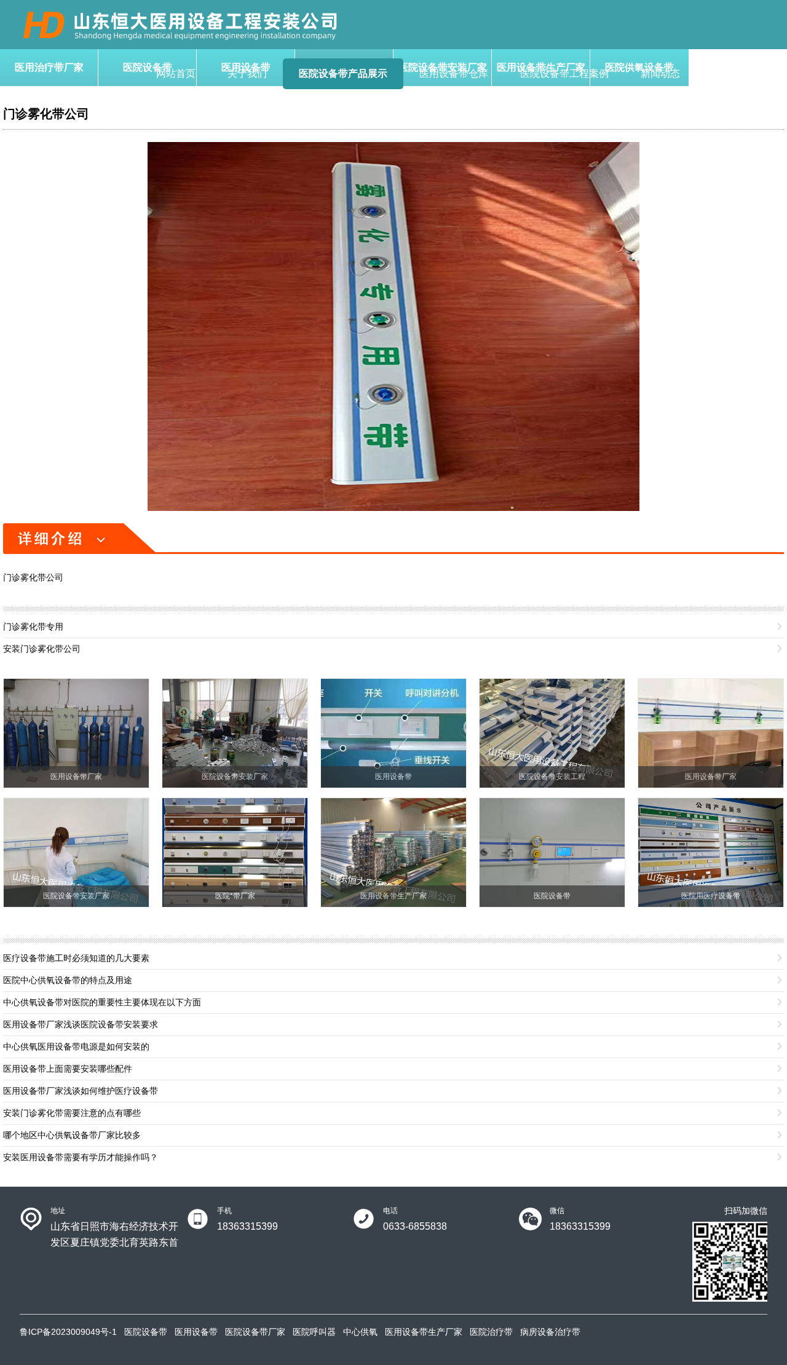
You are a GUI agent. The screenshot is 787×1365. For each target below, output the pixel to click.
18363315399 (247, 1226)
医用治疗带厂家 (49, 67)
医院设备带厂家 (255, 1332)
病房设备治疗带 (550, 1332)
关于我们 (247, 73)
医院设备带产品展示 (343, 73)
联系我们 (731, 73)
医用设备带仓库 (453, 73)
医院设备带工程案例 (564, 73)
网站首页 (176, 73)
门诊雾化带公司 (46, 114)
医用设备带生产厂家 (423, 1332)
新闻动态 (660, 73)
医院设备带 (145, 1332)
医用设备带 (196, 1332)
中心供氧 (360, 1332)
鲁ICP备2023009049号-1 (68, 1332)
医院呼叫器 (314, 1332)
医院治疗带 (491, 1332)
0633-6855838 (415, 1226)
